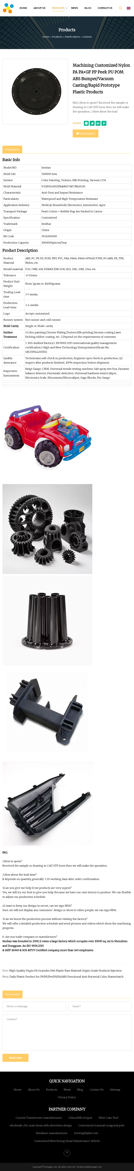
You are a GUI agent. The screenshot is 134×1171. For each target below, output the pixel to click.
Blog (87, 8)
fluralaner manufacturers (51, 1133)
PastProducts (72, 36)
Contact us (105, 8)
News (74, 8)
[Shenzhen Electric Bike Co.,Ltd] (8, 8)
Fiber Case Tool (108, 1117)
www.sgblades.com (86, 1133)
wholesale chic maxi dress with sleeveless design (41, 1125)
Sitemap (115, 1089)
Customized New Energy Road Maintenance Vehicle (67, 1141)
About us (39, 8)
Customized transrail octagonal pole (101, 1125)
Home (23, 8)
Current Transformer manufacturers (39, 1117)
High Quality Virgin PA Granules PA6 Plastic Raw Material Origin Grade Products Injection (65, 970)
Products (58, 8)
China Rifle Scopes (80, 1117)
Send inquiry (87, 133)
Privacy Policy (67, 1097)
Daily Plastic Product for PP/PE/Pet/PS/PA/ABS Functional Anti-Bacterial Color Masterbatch (67, 976)
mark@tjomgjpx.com (92, 1167)
